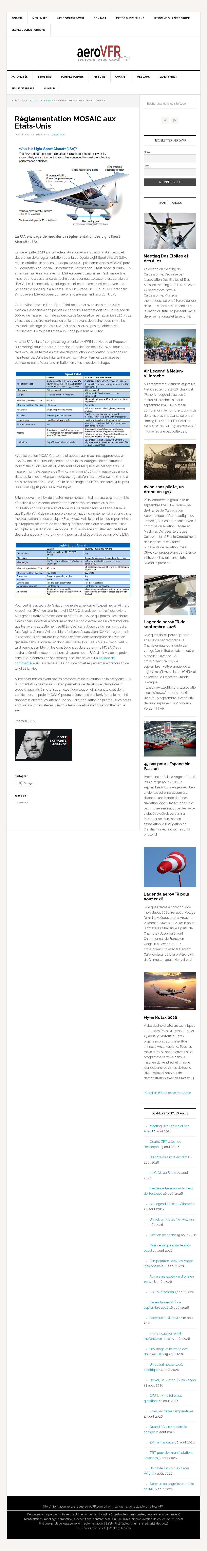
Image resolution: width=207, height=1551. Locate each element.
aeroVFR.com (94, 1506)
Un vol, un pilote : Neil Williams (172, 1219)
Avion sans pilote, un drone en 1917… (164, 489)
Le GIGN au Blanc (163, 1173)
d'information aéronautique (66, 1506)
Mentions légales (120, 1528)
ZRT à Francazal (162, 1442)
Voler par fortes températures (171, 1411)
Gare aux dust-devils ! (166, 1318)
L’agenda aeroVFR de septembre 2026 (165, 624)
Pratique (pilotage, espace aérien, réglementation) (71, 1523)
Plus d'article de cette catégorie (167, 1093)
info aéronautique (71, 1514)
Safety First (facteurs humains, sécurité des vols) (137, 1523)
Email (147, 166)
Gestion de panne (163, 1235)
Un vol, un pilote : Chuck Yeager (173, 1380)
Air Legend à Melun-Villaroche (163, 373)
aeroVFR (103, 53)
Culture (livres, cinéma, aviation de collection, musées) (147, 1519)
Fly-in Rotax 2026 (160, 1017)
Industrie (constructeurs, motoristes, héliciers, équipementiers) (139, 1514)
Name (147, 152)
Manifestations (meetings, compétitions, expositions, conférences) (67, 1519)
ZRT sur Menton (162, 1292)
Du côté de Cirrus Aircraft (168, 1157)
